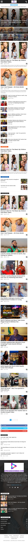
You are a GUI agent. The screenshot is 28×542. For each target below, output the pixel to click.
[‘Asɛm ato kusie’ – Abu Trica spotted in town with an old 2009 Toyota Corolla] (4, 134)
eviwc (2, 25)
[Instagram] (12, 487)
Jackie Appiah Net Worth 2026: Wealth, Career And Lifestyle (17, 127)
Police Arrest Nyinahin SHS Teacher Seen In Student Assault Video (17, 140)
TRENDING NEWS (4, 519)
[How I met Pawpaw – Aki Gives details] (7, 32)
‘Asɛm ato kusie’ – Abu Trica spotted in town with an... (12, 389)
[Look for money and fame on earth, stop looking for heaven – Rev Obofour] (21, 32)
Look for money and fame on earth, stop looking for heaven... (13, 254)
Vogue (2, 527)
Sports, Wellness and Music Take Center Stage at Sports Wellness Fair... (17, 114)
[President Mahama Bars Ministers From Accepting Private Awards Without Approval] (4, 122)
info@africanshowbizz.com (16, 484)
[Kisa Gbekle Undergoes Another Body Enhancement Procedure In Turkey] (21, 39)
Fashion (2, 529)
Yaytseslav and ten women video (8, 185)
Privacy (10, 535)
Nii (1, 438)
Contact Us (22, 535)
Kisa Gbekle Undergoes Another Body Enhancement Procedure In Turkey (16, 108)
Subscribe (24, 430)
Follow (24, 428)
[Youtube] (18, 487)
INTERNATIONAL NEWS (5, 523)
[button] (26, 1)
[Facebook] (10, 487)
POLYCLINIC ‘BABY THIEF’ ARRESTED (8, 437)
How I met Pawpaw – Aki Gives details (12, 87)
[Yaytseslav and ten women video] (24, 187)
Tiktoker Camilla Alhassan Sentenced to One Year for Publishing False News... (17, 102)
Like (25, 425)
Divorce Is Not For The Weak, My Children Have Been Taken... (13, 61)
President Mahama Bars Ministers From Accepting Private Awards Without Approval (17, 121)
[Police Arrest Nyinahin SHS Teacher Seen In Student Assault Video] (4, 141)
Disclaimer (6, 535)
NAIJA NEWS (3, 525)
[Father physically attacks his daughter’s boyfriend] (24, 181)
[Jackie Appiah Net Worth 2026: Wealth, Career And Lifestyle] (4, 128)
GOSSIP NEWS (3, 58)
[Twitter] (15, 487)
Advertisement (16, 535)
